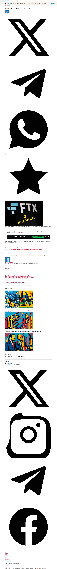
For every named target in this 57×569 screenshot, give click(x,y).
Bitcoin (18, 3)
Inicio (6, 5)
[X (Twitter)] (28, 411)
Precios (45, 3)
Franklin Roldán (38, 568)
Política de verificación (8, 560)
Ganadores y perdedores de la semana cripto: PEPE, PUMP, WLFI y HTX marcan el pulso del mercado (18, 283)
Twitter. (16, 242)
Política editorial (7, 559)
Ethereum (6, 269)
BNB (5, 270)
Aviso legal (6, 567)
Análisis (25, 3)
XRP (5, 271)
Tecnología (32, 3)
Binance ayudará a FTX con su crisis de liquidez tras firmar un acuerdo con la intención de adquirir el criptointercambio (26, 249)
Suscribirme (7, 361)
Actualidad (15, 3)
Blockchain (28, 3)
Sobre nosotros (7, 565)
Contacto (6, 566)
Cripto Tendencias (7, 13)
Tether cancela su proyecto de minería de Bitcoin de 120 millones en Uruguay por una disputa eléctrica (18, 285)
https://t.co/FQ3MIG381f (20, 232)
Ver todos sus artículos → (8, 265)
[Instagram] (28, 457)
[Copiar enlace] (5, 154)
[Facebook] (28, 549)
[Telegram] (28, 503)
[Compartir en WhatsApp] (28, 152)
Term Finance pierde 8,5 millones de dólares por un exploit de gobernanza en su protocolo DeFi (17, 284)
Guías (42, 3)
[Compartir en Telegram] (28, 106)
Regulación (36, 3)
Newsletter (53, 3)
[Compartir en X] (28, 60)
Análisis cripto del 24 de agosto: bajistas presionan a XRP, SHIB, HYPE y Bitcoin (15, 282)
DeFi (39, 3)
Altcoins (21, 3)
